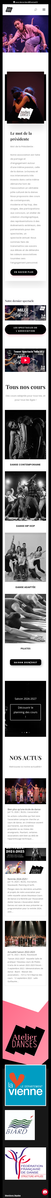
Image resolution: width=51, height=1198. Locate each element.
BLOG (23, 812)
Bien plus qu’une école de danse (24, 809)
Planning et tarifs (26, 885)
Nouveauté (13, 885)
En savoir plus (23, 272)
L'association (32, 812)
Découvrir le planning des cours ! (25, 712)
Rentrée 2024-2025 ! (18, 879)
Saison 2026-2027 (25, 699)
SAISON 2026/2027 (25, 662)
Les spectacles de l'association (25, 329)
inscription (32, 881)
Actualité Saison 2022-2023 (21, 951)
